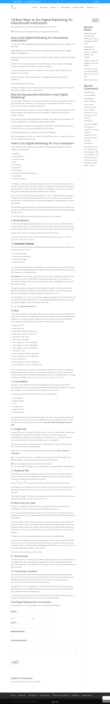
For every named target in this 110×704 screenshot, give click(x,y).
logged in (23, 682)
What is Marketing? (90, 80)
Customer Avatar (24, 243)
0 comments (51, 27)
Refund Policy (87, 695)
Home (35, 7)
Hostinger (24, 233)
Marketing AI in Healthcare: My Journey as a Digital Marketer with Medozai (90, 52)
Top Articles (32, 695)
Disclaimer (75, 695)
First (12, 618)
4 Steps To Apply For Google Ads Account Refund (91, 63)
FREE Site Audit (78, 7)
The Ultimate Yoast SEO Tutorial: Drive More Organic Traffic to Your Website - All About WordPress (91, 152)
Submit (15, 662)
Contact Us (91, 7)
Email (14, 623)
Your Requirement (19, 640)
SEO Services (65, 7)
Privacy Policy (45, 695)
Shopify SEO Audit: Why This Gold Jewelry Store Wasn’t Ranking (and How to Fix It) (91, 38)
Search (95, 20)
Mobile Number (18, 631)
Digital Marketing (39, 27)
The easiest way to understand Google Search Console (90, 162)
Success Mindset (89, 95)
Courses (53, 7)
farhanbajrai (17, 27)
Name (14, 611)
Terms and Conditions (61, 695)
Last (32, 618)
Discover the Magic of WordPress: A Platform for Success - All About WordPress (91, 129)
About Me (43, 7)
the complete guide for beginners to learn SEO (49, 377)
